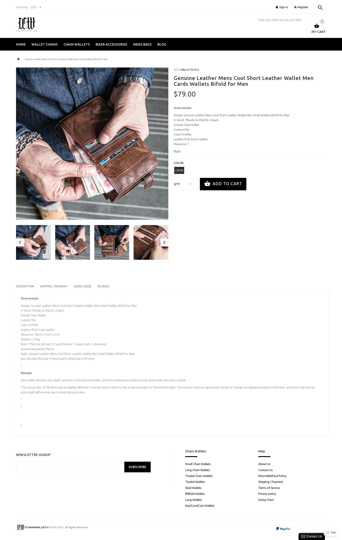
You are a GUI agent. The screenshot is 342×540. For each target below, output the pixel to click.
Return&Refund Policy (272, 476)
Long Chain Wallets (197, 470)
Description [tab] (25, 286)
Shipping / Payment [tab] (54, 286)
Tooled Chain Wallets (199, 476)
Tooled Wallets (195, 481)
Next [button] (164, 242)
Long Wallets (193, 499)
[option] (33, 242)
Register (303, 7)
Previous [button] (20, 242)
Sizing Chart (266, 499)
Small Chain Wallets (198, 464)
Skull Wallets (193, 487)
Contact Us (265, 470)
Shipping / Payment (270, 481)
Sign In (283, 7)
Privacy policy (267, 493)
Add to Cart (226, 183)
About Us (264, 464)
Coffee (179, 170)
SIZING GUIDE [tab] (82, 286)
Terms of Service (269, 487)
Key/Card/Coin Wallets (199, 505)
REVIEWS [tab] (103, 286)
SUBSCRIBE (137, 467)
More (177, 151)
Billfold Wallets (195, 493)
